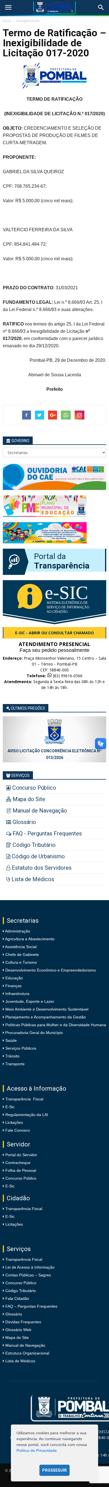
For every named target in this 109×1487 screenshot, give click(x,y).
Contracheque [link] (17, 1162)
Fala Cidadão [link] (17, 1298)
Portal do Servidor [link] (21, 1155)
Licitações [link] (14, 1122)
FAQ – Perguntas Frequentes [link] (31, 1306)
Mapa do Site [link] (17, 1337)
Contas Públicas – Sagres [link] (28, 1275)
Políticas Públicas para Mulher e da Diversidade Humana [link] (55, 1025)
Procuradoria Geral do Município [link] (34, 1032)
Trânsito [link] (12, 1056)
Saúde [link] (10, 1040)
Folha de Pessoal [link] (20, 1170)
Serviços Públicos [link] (20, 1048)
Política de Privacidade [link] (36, 1450)
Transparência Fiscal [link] (24, 1099)
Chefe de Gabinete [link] (21, 954)
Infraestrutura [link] (16, 993)
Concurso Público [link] (20, 1178)
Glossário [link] (13, 1314)
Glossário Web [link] (18, 1329)
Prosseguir (54, 1470)
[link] (8, 7)
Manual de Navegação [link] (25, 1345)
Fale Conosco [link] (17, 1130)
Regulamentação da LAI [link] (26, 1114)
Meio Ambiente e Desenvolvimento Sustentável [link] (46, 1009)
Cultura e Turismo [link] (20, 962)
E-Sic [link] (10, 1107)
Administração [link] (17, 931)
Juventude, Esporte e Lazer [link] (29, 1001)
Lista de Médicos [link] (20, 1361)
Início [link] (7, 20)
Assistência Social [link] (20, 946)
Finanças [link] (13, 986)
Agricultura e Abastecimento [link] (29, 939)
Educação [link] (13, 978)
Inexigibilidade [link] (28, 20)
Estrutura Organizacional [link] (27, 1353)
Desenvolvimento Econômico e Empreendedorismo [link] (50, 970)
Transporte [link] (14, 1064)
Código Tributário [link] (20, 1290)
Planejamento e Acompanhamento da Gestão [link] (45, 1017)
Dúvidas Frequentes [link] (23, 1322)
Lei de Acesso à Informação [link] (29, 1267)
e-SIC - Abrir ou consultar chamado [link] (54, 632)
